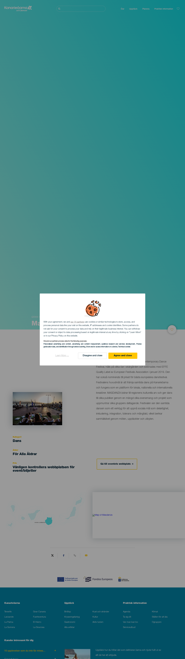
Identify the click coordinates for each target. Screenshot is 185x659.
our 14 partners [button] (77, 322)
